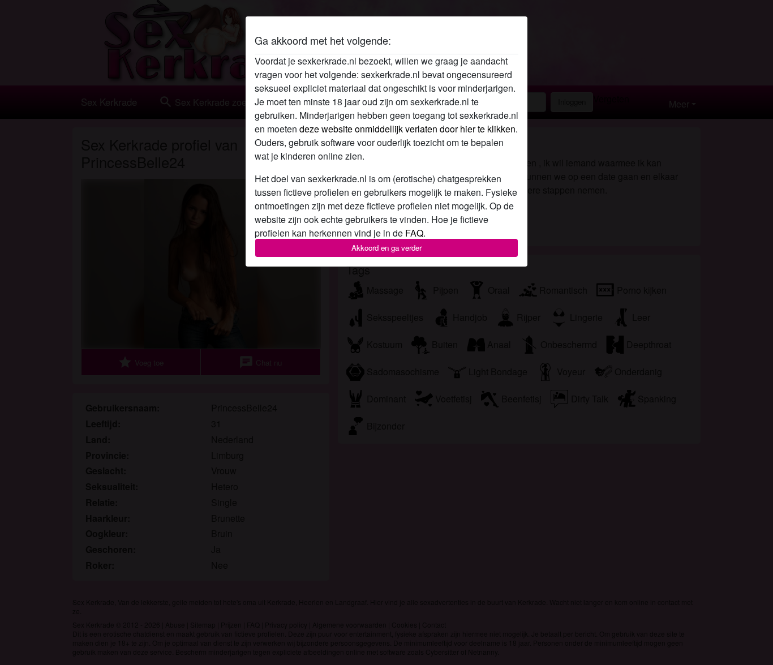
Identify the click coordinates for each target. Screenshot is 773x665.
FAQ (414, 232)
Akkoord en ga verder (386, 247)
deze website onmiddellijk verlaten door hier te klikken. (408, 128)
